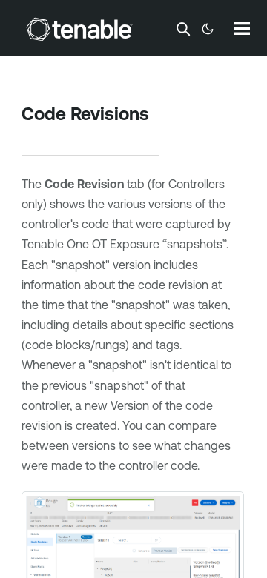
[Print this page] (34, 137)
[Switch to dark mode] (208, 29)
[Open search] (183, 29)
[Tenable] (79, 29)
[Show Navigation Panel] (242, 28)
